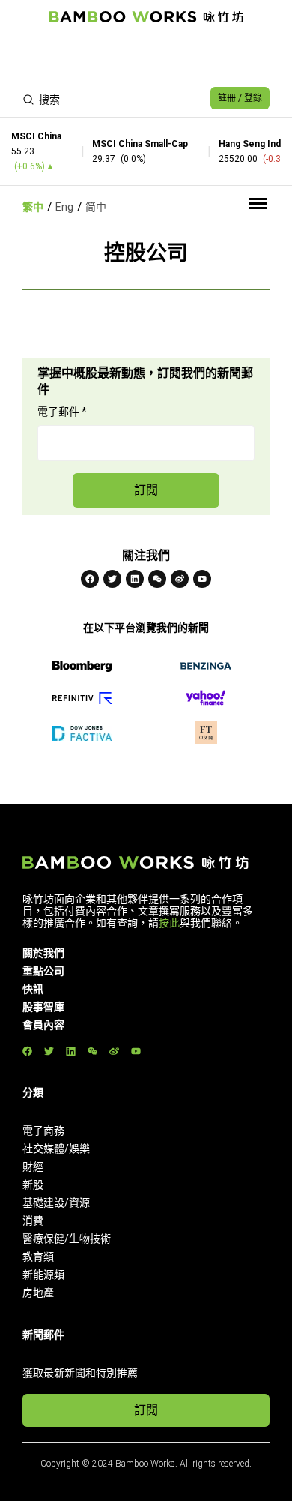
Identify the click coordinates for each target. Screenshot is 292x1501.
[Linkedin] (135, 579)
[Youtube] (202, 579)
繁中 (32, 207)
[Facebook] (90, 579)
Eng (64, 207)
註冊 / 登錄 (240, 98)
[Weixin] (157, 579)
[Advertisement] (146, 56)
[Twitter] (112, 579)
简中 (95, 207)
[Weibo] (180, 579)
